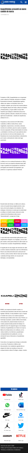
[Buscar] (21, 2)
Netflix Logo (20, 440)
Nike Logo (7, 420)
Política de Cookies (18, 447)
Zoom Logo (21, 420)
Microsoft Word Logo (21, 409)
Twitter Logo (20, 430)
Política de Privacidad (6, 447)
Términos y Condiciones (7, 449)
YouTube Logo (7, 399)
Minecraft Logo (7, 440)
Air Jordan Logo (7, 430)
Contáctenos (17, 449)
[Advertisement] (14, 32)
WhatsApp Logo (7, 409)
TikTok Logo (20, 399)
